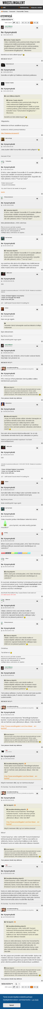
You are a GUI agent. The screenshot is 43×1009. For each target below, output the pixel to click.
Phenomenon (8, 197)
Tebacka (8, 161)
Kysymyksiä (6, 16)
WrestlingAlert (14, 3)
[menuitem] (3, 7)
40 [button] (23, 22)
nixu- (7, 558)
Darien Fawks (9, 82)
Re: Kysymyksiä (9, 32)
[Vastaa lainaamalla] (37, 28)
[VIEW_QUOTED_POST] (25, 764)
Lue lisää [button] (35, 1000)
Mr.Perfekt (8, 237)
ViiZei (6, 308)
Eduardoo (8, 403)
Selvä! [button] (11, 1005)
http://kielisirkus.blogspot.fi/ (10, 133)
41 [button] (25, 22)
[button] (13, 22)
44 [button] (34, 22)
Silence (7, 599)
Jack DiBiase (9, 26)
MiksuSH (9, 273)
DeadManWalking (12, 367)
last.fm (3, 192)
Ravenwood (10, 64)
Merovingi (8, 138)
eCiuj (6, 532)
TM (6, 750)
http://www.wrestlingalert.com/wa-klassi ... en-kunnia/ (19, 727)
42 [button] (28, 22)
